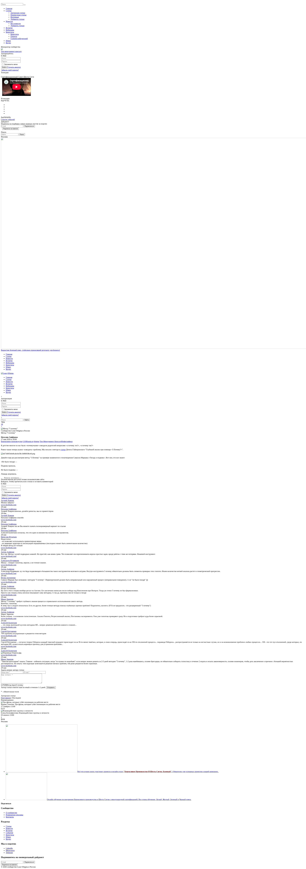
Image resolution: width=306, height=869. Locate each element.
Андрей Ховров (7, 500)
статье (63, 450)
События (9, 833)
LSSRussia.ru (28, 441)
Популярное (6, 698)
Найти (27, 420)
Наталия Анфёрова (8, 509)
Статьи (8, 11)
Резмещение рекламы (14, 815)
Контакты (10, 817)
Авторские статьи (18, 13)
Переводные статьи (18, 15)
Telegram (9, 853)
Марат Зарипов (7, 599)
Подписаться (29, 126)
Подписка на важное (10, 129)
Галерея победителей (19, 39)
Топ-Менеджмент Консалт (50, 441)
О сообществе (11, 813)
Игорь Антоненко (8, 578)
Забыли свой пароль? (10, 70)
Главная (9, 9)
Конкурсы (10, 32)
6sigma (36, 441)
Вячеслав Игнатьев (9, 537)
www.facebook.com (8, 505)
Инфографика (67, 441)
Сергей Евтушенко (8, 631)
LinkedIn (9, 848)
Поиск (22, 134)
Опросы (14, 36)
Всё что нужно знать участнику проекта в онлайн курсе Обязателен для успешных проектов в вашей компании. (147, 772)
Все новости (16, 24)
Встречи (9, 28)
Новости (9, 21)
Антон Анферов (7, 552)
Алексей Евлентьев (9, 623)
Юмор (8, 41)
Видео (8, 43)
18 (2, 424)
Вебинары (10, 30)
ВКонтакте (10, 850)
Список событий (8, 119)
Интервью (15, 17)
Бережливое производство (11, 441)
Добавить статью (17, 19)
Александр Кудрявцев (10, 561)
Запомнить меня (10, 64)
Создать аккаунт (14, 67)
